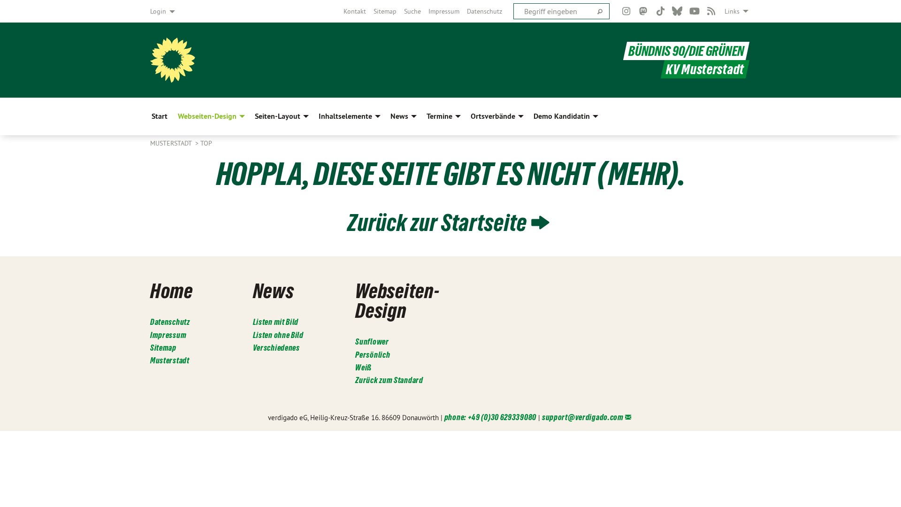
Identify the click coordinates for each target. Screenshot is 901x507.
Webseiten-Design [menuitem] (207, 116)
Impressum (443, 11)
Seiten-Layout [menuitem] (277, 116)
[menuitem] (355, 11)
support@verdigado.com (583, 417)
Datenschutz (484, 11)
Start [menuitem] (160, 116)
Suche (412, 11)
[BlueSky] (677, 11)
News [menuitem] (399, 116)
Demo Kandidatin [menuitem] (562, 116)
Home (171, 290)
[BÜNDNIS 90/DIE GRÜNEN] (172, 60)
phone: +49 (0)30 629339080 (490, 417)
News (273, 290)
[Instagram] (626, 11)
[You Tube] (694, 11)
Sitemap (385, 11)
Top (206, 143)
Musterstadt (171, 143)
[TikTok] (660, 11)
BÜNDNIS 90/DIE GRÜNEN (686, 51)
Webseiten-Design (397, 300)
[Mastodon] (643, 11)
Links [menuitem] (732, 11)
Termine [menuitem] (439, 116)
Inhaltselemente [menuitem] (345, 116)
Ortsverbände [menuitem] (493, 116)
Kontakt (355, 11)
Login (158, 11)
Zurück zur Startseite (437, 222)
